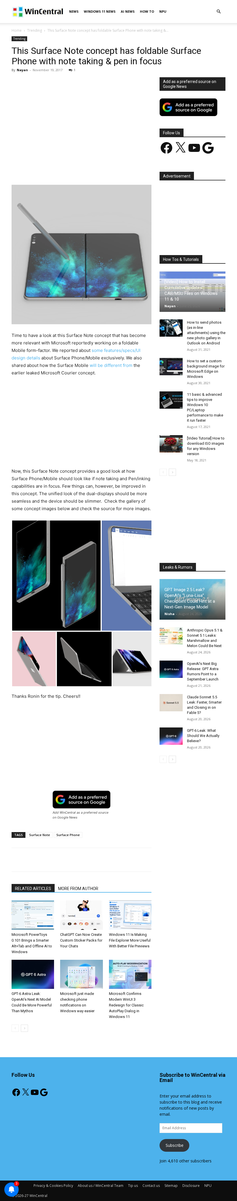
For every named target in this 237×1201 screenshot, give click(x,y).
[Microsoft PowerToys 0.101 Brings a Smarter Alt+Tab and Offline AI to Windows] (33, 914)
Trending (34, 30)
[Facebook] (52, 168)
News (74, 11)
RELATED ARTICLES (33, 888)
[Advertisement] (81, 120)
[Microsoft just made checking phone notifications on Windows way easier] (81, 974)
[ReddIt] (119, 168)
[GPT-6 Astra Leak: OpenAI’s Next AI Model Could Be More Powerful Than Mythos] (33, 974)
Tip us (133, 1185)
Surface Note (39, 835)
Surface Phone (68, 835)
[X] (65, 168)
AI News (128, 11)
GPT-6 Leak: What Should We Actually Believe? (203, 735)
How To (147, 11)
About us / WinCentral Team (100, 1185)
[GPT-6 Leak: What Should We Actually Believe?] (171, 736)
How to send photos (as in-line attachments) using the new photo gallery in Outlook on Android (206, 332)
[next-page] (24, 1028)
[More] (146, 168)
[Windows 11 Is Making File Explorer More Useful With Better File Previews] (130, 914)
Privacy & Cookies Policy (53, 1185)
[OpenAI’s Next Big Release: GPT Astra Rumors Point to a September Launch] (171, 669)
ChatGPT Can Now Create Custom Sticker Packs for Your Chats (81, 940)
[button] (218, 11)
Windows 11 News (100, 11)
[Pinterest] (79, 168)
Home (17, 30)
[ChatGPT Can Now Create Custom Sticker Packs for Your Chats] (81, 914)
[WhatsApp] (92, 168)
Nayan (22, 70)
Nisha (169, 614)
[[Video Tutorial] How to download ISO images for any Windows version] (171, 444)
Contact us (151, 1185)
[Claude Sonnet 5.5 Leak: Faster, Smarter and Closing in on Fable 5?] (171, 702)
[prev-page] (15, 1028)
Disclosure (191, 1185)
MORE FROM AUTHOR (78, 888)
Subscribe (175, 1145)
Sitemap (171, 1185)
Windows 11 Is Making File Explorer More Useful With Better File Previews (130, 940)
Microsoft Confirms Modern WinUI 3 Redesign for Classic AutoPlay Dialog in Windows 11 (126, 1005)
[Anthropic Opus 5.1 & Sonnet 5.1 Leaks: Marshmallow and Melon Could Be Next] (171, 635)
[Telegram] (132, 168)
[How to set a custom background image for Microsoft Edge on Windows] (171, 366)
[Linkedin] (105, 168)
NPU (162, 11)
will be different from (111, 365)
